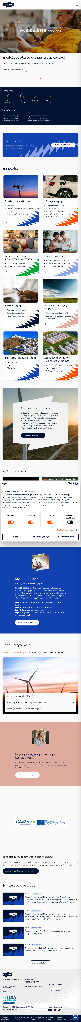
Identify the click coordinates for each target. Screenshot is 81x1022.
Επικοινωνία (55, 1001)
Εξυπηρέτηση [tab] (48, 664)
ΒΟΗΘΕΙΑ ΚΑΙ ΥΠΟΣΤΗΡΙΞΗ (33, 997)
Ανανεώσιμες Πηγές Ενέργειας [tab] (15, 664)
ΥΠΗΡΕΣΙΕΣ (6, 1002)
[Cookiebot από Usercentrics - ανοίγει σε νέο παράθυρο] (69, 483)
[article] (21, 211)
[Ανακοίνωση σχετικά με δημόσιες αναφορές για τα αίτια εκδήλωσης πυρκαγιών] (13, 944)
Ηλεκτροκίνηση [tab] (35, 664)
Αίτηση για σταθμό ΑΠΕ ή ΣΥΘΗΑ (20, 707)
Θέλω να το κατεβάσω (26, 634)
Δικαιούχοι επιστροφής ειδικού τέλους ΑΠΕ (24, 720)
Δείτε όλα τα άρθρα (39, 974)
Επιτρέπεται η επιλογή (40, 537)
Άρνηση (15, 537)
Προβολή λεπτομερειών (66, 530)
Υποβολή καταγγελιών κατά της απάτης (19, 882)
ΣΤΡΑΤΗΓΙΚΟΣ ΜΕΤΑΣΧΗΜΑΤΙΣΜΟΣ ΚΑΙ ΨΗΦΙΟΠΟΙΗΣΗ (32, 992)
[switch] (31, 522)
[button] (77, 5)
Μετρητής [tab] (59, 664)
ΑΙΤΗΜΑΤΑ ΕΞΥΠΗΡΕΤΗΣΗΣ (11, 990)
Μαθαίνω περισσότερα (62, 156)
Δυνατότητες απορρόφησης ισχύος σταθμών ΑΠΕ (27, 714)
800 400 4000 (57, 996)
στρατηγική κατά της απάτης (16, 876)
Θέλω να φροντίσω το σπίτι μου (17, 81)
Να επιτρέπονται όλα (66, 537)
